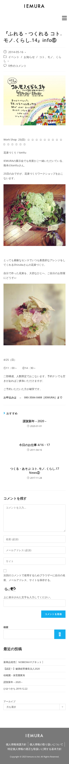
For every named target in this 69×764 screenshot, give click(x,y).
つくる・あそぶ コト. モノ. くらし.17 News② (34, 471)
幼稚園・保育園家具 (14, 675)
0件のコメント (17, 66)
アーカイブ (9, 701)
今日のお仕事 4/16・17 (34, 445)
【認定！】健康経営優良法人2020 (21, 668)
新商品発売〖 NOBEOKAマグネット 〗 (24, 662)
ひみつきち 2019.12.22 (15, 688)
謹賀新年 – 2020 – (34, 421)
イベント (13, 57)
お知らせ (29, 57)
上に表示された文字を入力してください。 (27, 597)
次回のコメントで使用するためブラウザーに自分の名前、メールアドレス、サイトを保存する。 (34, 578)
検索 (5, 627)
